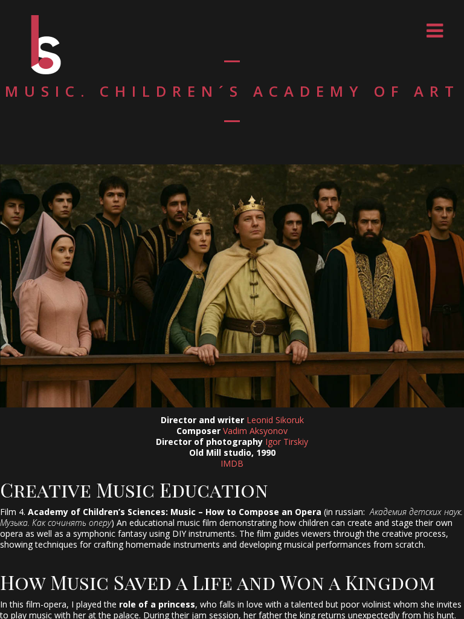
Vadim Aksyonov (255, 430)
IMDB (232, 463)
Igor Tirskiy (286, 441)
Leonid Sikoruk (275, 420)
